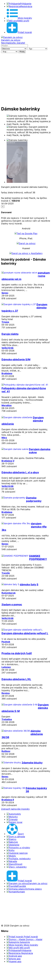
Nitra (4, 437)
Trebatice (7, 719)
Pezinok (6, 641)
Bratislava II (8, 799)
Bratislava (7, 373)
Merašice (7, 405)
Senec (5, 292)
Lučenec (6, 667)
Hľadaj (22, 52)
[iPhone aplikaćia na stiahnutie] (9, 911)
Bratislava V (8, 460)
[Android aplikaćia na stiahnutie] (10, 901)
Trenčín (6, 573)
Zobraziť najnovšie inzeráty (15, 809)
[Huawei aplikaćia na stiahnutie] (10, 920)
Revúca (6, 693)
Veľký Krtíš (7, 347)
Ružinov (6, 751)
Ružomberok (9, 592)
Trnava (5, 322)
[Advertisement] (26, 79)
